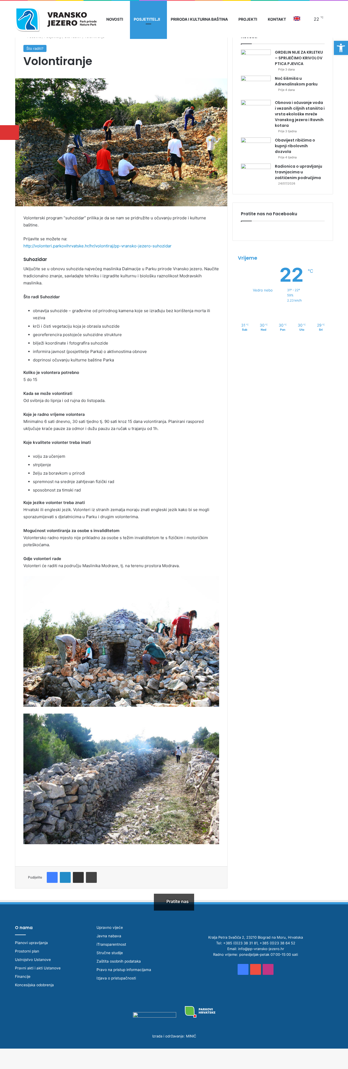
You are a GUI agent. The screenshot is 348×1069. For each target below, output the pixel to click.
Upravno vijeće (110, 927)
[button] (341, 48)
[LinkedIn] (65, 877)
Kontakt (277, 19)
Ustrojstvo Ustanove (33, 959)
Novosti (114, 19)
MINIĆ (191, 1036)
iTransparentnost (111, 944)
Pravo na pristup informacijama (124, 969)
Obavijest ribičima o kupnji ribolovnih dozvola (295, 145)
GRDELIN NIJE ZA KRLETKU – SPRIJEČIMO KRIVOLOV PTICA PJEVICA (299, 58)
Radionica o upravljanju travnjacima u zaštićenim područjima (298, 172)
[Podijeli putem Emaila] (78, 877)
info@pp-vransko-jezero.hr (261, 949)
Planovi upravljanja (31, 943)
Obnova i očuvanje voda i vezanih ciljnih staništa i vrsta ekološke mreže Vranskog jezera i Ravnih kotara (300, 114)
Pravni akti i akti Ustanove (38, 968)
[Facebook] (52, 877)
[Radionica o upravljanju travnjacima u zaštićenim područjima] (256, 174)
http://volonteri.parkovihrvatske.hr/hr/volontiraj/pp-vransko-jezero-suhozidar (97, 245)
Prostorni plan (27, 951)
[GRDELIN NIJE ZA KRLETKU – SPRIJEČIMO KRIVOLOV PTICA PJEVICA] (256, 60)
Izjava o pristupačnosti (116, 978)
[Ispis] (91, 877)
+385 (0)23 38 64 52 (277, 943)
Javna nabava (109, 936)
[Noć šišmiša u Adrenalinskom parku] (256, 86)
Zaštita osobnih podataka (119, 961)
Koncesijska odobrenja (34, 985)
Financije (22, 976)
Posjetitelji (147, 19)
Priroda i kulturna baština (199, 19)
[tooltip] (9, 132)
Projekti (247, 19)
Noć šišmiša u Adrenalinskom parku (296, 81)
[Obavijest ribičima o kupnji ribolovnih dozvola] (256, 147)
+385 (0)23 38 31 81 (240, 943)
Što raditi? (35, 48)
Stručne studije (110, 953)
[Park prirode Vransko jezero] (56, 19)
